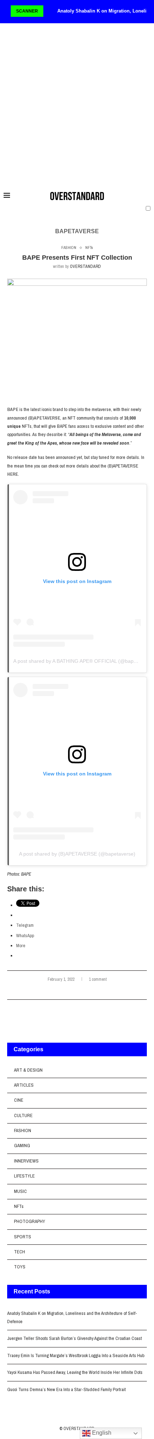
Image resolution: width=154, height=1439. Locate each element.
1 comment (98, 979)
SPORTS (22, 1237)
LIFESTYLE (24, 1176)
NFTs (19, 1206)
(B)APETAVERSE (44, 418)
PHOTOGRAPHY (29, 1221)
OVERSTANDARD (85, 266)
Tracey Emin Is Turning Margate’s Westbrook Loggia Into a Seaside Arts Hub (75, 1355)
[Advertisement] (77, 104)
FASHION (22, 1130)
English (101, 1433)
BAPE (12, 409)
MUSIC (20, 1191)
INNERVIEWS (26, 1161)
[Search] (146, 195)
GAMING (22, 1145)
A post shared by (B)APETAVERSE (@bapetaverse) (77, 854)
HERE (12, 474)
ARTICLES (24, 1085)
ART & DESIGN (28, 1070)
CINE (18, 1100)
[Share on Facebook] (76, 991)
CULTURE (23, 1115)
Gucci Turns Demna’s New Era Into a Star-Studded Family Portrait (66, 1389)
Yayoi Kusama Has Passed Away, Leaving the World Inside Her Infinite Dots (75, 1372)
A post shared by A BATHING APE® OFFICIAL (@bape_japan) (83, 661)
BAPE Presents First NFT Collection (77, 257)
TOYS (19, 1267)
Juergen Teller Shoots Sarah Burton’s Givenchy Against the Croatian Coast (74, 1338)
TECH (19, 1252)
